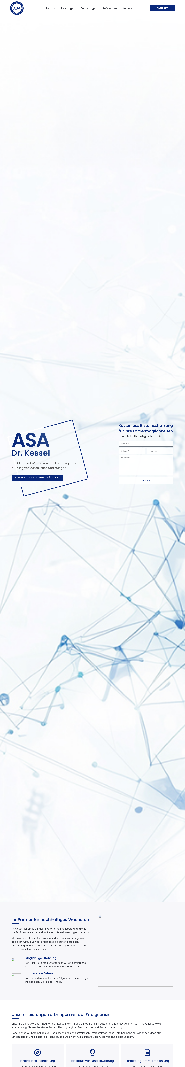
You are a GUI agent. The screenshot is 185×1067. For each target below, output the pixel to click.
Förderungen (89, 8)
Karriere (127, 8)
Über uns (50, 8)
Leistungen (68, 8)
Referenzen (110, 8)
